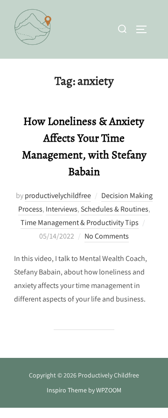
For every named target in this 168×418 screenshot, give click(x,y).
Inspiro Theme (67, 390)
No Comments (106, 236)
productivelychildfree (58, 195)
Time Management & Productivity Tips (80, 222)
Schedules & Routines (114, 209)
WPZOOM (108, 390)
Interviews (61, 209)
